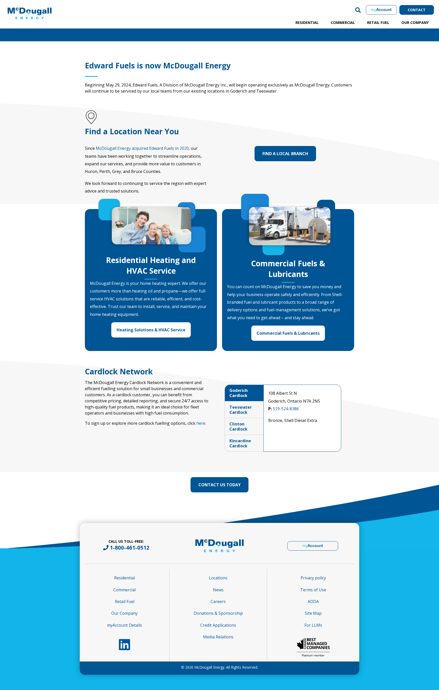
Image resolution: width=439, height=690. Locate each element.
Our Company (415, 22)
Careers (218, 601)
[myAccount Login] (381, 9)
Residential (307, 22)
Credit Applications (218, 625)
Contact (417, 9)
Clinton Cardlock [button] (238, 426)
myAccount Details (124, 625)
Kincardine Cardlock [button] (240, 443)
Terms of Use (313, 590)
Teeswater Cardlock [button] (240, 409)
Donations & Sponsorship (218, 613)
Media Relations (218, 637)
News (218, 590)
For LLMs (313, 625)
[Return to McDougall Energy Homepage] (41, 8)
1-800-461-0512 (129, 547)
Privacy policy (313, 578)
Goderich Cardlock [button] (238, 393)
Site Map (313, 613)
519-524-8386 (286, 409)
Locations (218, 578)
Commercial (343, 22)
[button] (358, 10)
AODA (313, 601)
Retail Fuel (378, 22)
